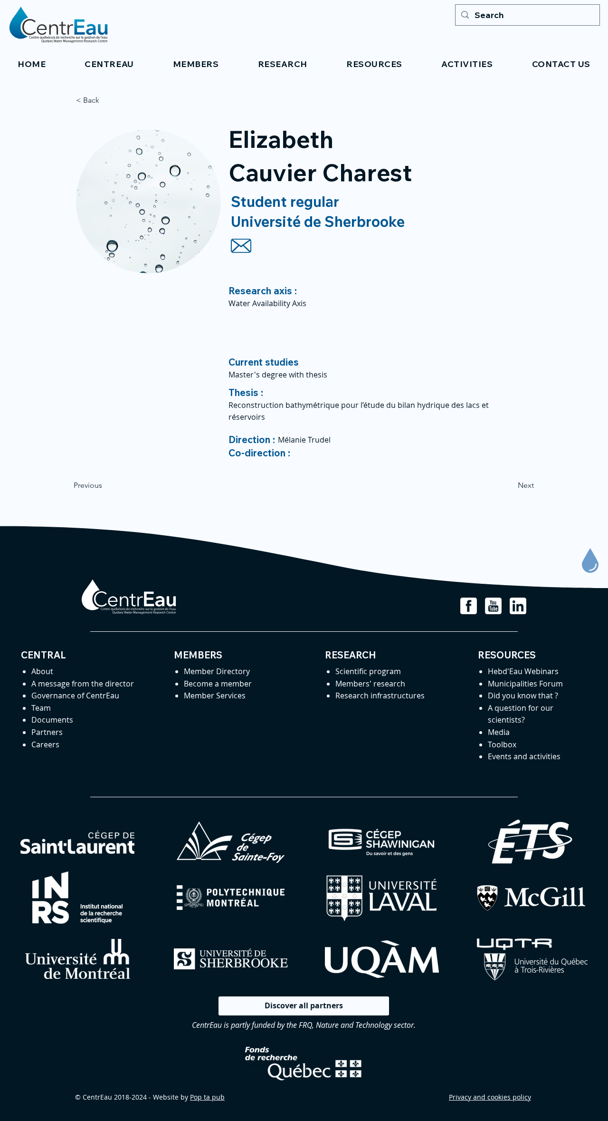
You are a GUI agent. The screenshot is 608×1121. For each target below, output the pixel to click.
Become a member (218, 683)
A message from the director (82, 683)
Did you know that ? (523, 695)
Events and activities (524, 756)
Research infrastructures (380, 695)
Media (499, 732)
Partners (47, 732)
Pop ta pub (207, 1097)
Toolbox (502, 744)
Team (41, 708)
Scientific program (368, 671)
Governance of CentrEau (75, 695)
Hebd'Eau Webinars (523, 671)
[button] (109, 64)
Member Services (215, 695)
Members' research (370, 683)
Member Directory (217, 671)
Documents (52, 720)
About (42, 671)
